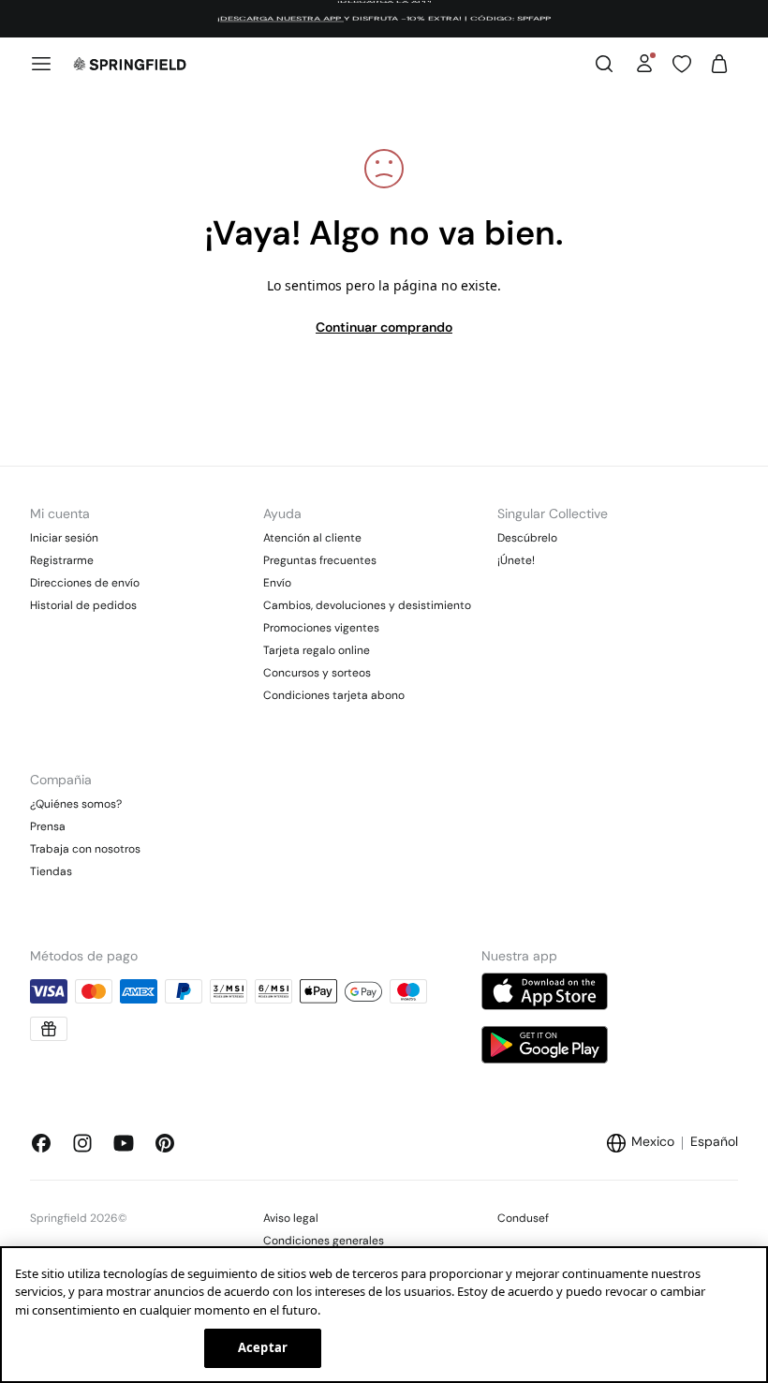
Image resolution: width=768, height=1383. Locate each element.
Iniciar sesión (64, 537)
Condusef (523, 1218)
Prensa (48, 826)
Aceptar (263, 1347)
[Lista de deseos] (682, 63)
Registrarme (62, 560)
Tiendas (51, 871)
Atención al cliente (312, 537)
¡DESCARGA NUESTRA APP (280, 18)
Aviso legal (290, 1218)
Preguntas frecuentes (320, 560)
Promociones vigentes (321, 627)
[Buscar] (604, 63)
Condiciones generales (323, 1240)
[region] (384, 1314)
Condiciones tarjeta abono (334, 695)
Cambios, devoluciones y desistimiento (367, 605)
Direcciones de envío (85, 582)
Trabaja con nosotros (85, 848)
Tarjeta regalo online (316, 650)
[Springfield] (129, 63)
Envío (277, 582)
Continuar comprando (384, 327)
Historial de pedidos (83, 605)
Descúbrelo (527, 537)
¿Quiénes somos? (76, 803)
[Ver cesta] (719, 63)
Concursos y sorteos (317, 672)
